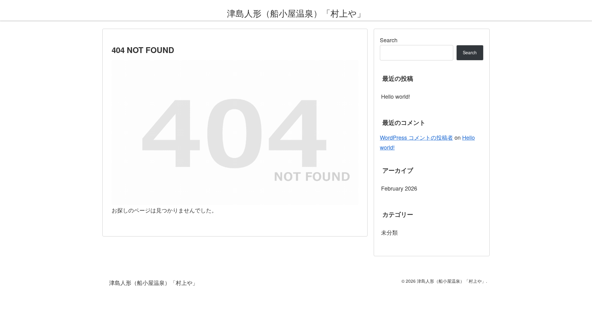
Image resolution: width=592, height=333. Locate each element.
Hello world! (395, 96)
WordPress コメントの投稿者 (416, 137)
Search (388, 40)
